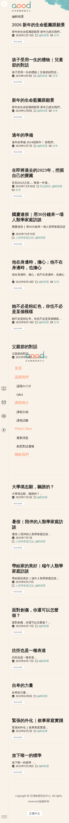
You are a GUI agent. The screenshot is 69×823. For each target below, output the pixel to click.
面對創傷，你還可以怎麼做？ (35, 612)
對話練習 (45, 186)
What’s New (23, 429)
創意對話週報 (25, 446)
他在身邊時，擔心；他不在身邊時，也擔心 (37, 264)
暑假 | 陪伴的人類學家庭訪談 (37, 524)
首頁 (18, 368)
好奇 (56, 35)
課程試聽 (22, 420)
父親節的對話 (24, 346)
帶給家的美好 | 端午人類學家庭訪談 (37, 568)
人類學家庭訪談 (25, 237)
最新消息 (22, 437)
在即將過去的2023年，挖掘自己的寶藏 (38, 172)
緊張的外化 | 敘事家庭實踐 (37, 720)
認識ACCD (24, 386)
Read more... (18, 42)
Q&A (20, 394)
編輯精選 (44, 35)
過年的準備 (22, 135)
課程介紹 (22, 412)
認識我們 (22, 377)
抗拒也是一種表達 (29, 650)
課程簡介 (22, 403)
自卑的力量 (22, 685)
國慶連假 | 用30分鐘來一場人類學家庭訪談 (38, 216)
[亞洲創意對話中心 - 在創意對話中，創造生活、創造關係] (4, 3)
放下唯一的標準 (27, 755)
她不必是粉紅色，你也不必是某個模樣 (37, 308)
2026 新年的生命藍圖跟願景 (38, 25)
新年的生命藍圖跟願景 (33, 100)
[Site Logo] (35, 356)
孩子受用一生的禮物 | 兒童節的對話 (37, 62)
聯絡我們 (22, 454)
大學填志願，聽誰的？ (33, 486)
